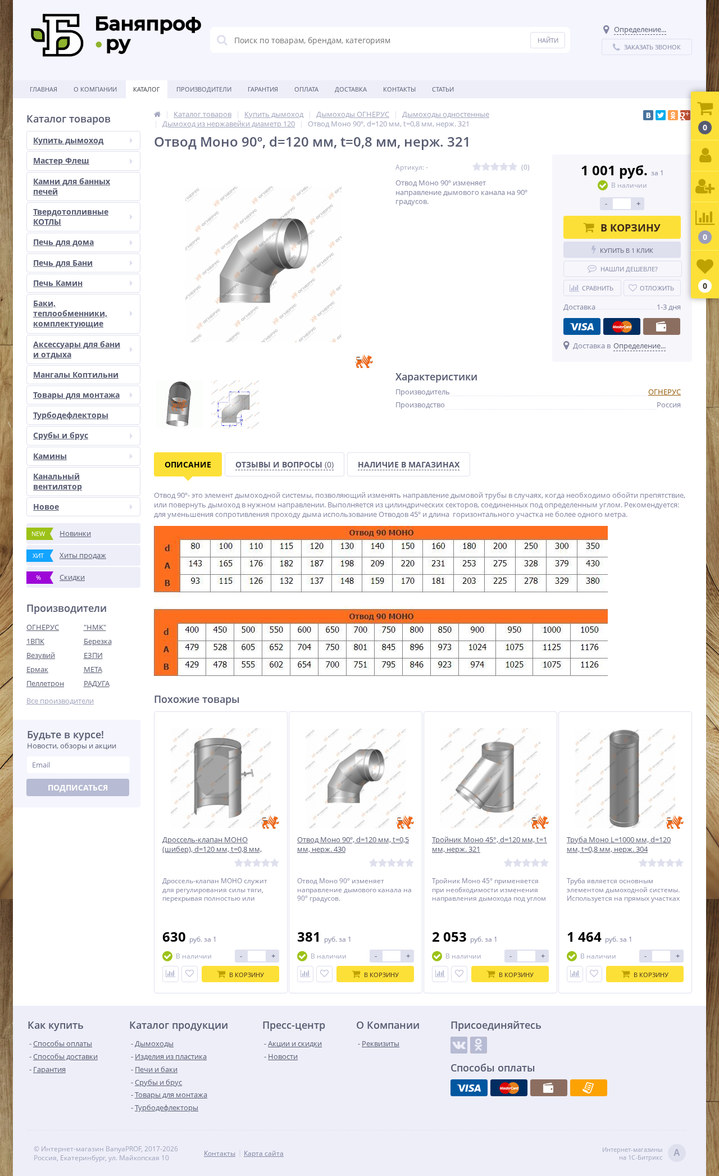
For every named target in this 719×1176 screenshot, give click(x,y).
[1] (476, 167)
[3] (494, 167)
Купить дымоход (68, 140)
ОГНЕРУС (42, 627)
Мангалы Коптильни (76, 374)
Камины (50, 456)
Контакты (399, 89)
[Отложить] (189, 974)
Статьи (443, 89)
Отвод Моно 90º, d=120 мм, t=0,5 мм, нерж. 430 (353, 844)
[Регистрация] (705, 186)
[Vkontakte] (458, 1045)
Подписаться (78, 787)
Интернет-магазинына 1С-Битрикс (641, 1153)
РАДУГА (97, 683)
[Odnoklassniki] (478, 1045)
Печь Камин (58, 283)
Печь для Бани (63, 262)
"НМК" (95, 627)
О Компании (95, 89)
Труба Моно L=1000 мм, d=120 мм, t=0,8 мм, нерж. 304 (619, 844)
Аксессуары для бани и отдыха (76, 349)
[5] (512, 167)
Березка (98, 641)
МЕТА (93, 669)
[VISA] (581, 326)
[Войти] (705, 155)
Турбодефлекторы (70, 415)
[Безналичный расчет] (588, 1087)
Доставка (351, 89)
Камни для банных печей (71, 186)
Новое (46, 506)
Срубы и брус (60, 435)
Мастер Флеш (61, 160)
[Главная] (157, 114)
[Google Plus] (685, 115)
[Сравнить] (170, 974)
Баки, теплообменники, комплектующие (70, 313)
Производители (203, 89)
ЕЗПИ (93, 655)
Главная (43, 89)
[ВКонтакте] (648, 115)
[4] (503, 167)
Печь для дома (63, 242)
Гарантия (263, 89)
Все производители (60, 701)
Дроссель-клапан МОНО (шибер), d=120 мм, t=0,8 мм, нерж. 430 (212, 849)
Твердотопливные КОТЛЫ (70, 216)
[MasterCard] (621, 326)
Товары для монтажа (76, 394)
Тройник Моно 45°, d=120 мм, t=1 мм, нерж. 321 (489, 844)
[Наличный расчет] (661, 326)
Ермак (37, 669)
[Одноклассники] (673, 115)
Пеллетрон (45, 683)
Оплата (306, 89)
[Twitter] (661, 115)
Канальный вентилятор (57, 481)
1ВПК (35, 641)
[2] (485, 167)
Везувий (40, 655)
